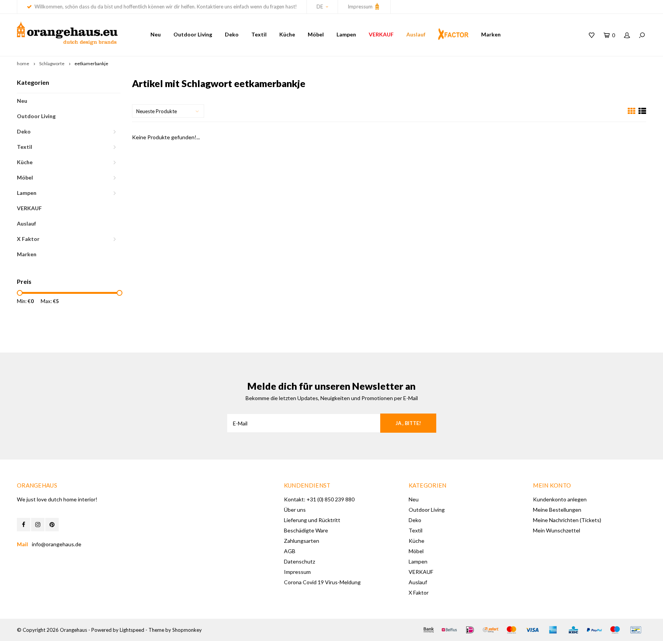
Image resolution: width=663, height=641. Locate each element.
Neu (155, 34)
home (23, 63)
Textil (259, 34)
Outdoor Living (192, 34)
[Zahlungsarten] (428, 629)
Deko (232, 34)
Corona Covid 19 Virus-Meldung (322, 582)
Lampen (346, 34)
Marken (491, 34)
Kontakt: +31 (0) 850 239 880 (319, 499)
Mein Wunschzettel (556, 530)
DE (320, 6)
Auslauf (416, 34)
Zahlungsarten (301, 540)
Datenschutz (299, 561)
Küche (287, 34)
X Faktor (28, 239)
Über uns (295, 509)
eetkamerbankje (91, 63)
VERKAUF (381, 34)
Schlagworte (51, 63)
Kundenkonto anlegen (560, 499)
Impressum (361, 6)
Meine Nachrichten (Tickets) (567, 520)
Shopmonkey (187, 630)
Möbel (316, 34)
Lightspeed (132, 630)
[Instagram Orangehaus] (38, 524)
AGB (289, 551)
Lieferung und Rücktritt (312, 520)
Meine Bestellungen (557, 509)
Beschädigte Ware (306, 530)
